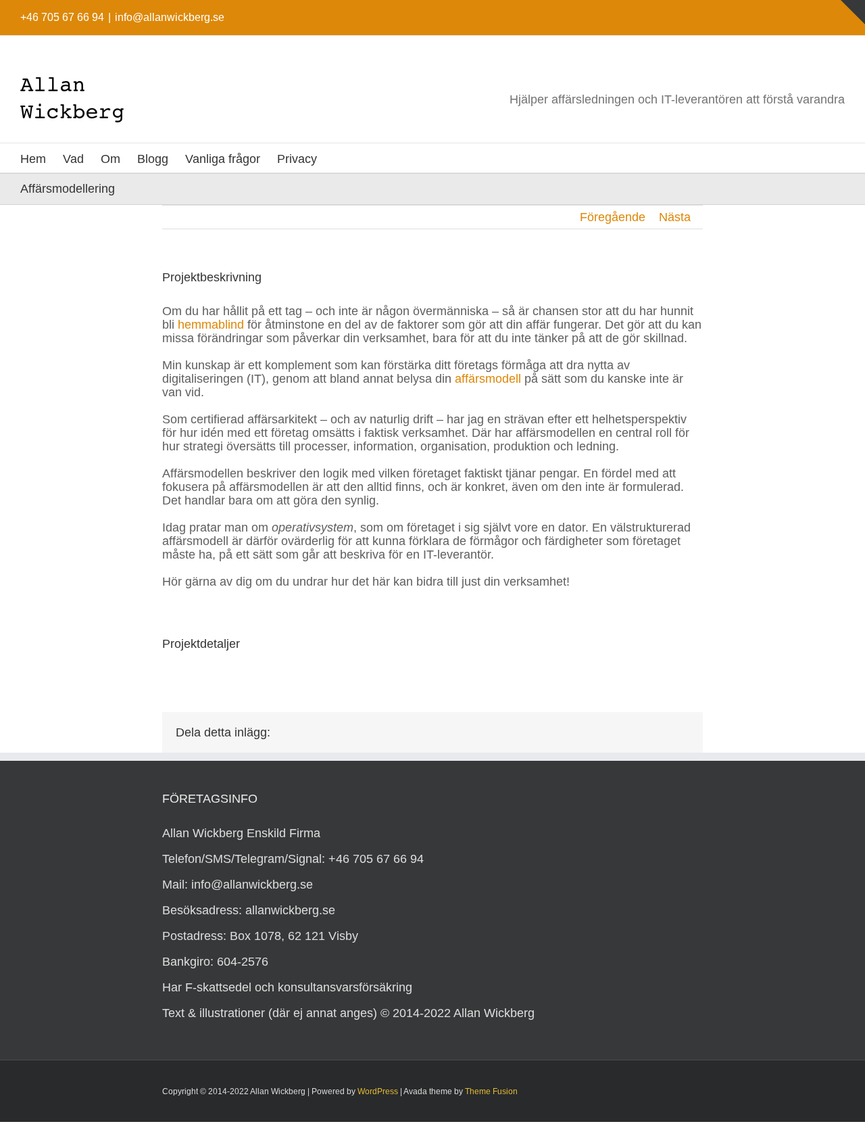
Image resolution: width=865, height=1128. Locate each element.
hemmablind (211, 324)
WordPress (377, 1091)
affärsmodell (488, 378)
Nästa (675, 217)
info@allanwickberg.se (169, 17)
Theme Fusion (491, 1091)
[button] (338, 157)
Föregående (612, 217)
